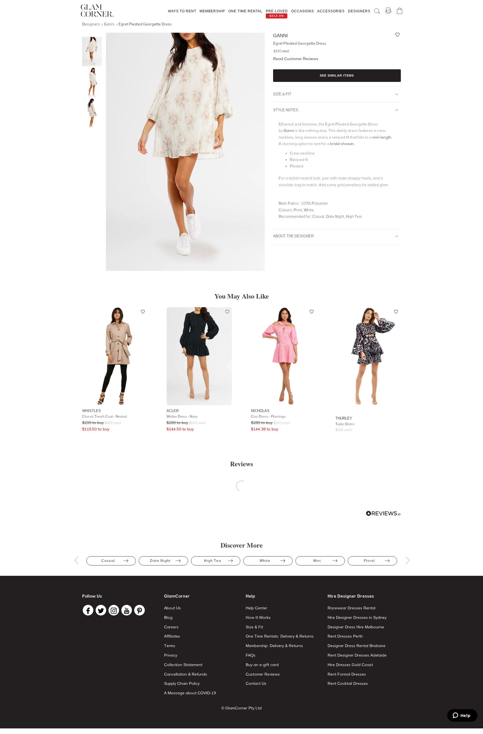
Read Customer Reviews (295, 58)
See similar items (337, 75)
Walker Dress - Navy (182, 416)
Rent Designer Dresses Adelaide (357, 655)
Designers (359, 11)
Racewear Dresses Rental (351, 607)
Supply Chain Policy (182, 683)
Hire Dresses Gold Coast (350, 664)
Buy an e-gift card (262, 664)
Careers (171, 626)
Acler (173, 410)
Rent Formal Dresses (347, 674)
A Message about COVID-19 (190, 692)
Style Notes (285, 110)
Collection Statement (183, 664)
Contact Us (256, 683)
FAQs (250, 655)
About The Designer (293, 236)
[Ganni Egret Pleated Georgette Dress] (90, 51)
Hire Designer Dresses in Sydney (357, 617)
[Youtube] (126, 610)
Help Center (256, 607)
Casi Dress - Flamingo (268, 416)
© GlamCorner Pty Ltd (241, 708)
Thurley (343, 418)
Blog (168, 617)
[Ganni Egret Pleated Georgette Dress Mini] (90, 82)
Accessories (331, 11)
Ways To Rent (182, 11)
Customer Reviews (263, 674)
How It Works (258, 617)
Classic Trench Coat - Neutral (104, 416)
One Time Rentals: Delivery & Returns (280, 636)
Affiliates (172, 636)
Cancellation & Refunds (185, 674)
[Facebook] (88, 610)
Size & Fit (282, 94)
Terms (169, 645)
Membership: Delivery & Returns (274, 645)
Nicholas (260, 410)
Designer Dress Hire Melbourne (356, 626)
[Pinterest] (139, 610)
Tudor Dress (344, 424)
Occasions (302, 11)
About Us (172, 607)
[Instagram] (113, 610)
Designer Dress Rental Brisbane (356, 645)
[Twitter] (101, 610)
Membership (212, 11)
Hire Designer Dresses (351, 596)
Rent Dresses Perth (345, 636)
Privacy (170, 655)
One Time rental (245, 11)
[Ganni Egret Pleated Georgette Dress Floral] (90, 113)
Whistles (91, 410)
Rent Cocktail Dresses (348, 683)
